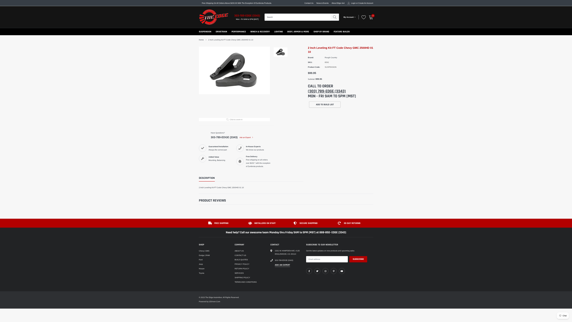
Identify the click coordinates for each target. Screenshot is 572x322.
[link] (309, 271)
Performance (238, 31)
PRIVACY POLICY (242, 264)
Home (201, 40)
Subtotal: (311, 79)
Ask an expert (282, 265)
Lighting (278, 31)
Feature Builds (342, 31)
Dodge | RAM (204, 255)
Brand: (311, 57)
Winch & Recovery (260, 31)
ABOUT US (239, 251)
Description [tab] (207, 178)
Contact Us (308, 3)
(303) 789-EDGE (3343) (327, 91)
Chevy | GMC (204, 251)
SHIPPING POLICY (242, 278)
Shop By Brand (321, 31)
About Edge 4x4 (338, 3)
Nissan (202, 269)
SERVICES (239, 273)
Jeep (201, 264)
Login (353, 3)
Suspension (205, 31)
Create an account (365, 3)
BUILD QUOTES (241, 260)
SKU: (310, 62)
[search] (335, 17)
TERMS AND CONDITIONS (246, 282)
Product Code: (314, 67)
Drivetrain (221, 31)
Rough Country (331, 57)
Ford (201, 260)
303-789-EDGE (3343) (247, 16)
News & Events (322, 3)
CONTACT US (240, 255)
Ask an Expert (245, 137)
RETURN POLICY (242, 269)
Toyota (201, 273)
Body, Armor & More (298, 31)
